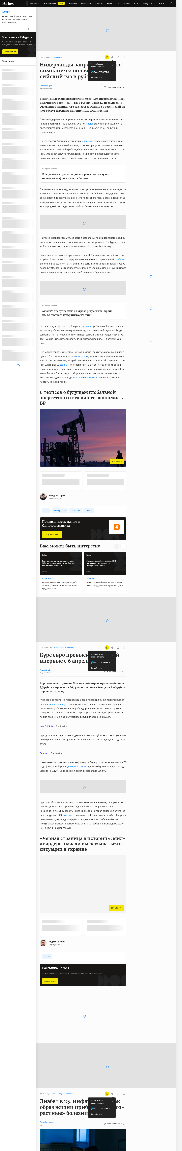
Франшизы (86, 3)
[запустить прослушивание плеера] (112, 48)
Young (145, 3)
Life (117, 3)
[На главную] (8, 3)
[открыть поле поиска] (171, 3)
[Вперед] (131, 501)
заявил (64, 385)
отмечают (68, 836)
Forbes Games (53, 3)
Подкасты (99, 3)
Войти (161, 3)
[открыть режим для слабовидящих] (107, 48)
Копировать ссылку (115, 78)
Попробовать (96, 68)
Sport (136, 3)
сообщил (120, 280)
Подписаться (52, 555)
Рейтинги (73, 3)
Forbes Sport (47, 599)
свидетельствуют (58, 725)
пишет (89, 114)
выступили (82, 377)
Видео (109, 3)
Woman (126, 3)
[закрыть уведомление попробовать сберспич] (112, 56)
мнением (87, 131)
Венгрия (78, 398)
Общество (91, 599)
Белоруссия (91, 398)
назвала (87, 347)
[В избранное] (78, 599)
